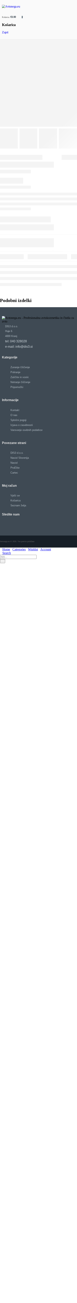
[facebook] (36, 523)
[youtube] (40, 523)
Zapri (5, 32)
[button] (1, 565)
